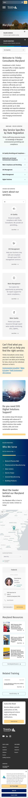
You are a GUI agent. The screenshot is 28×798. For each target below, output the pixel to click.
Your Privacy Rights (14, 786)
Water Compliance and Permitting (12, 165)
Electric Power (9, 473)
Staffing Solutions (6, 757)
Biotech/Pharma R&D (12, 461)
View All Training (13, 693)
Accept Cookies (14, 795)
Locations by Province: (7, 553)
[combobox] (13, 2)
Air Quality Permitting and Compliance (13, 153)
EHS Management (7, 170)
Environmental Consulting (10, 368)
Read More (19, 630)
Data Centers (9, 469)
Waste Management (8, 174)
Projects (16, 752)
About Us (4, 747)
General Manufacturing (12, 477)
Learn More (14, 229)
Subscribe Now (14, 721)
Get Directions (20, 607)
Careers (4, 755)
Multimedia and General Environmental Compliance (10, 159)
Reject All (14, 790)
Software (4, 752)
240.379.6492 (10, 600)
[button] (14, 528)
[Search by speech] (22, 2)
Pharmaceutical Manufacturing (15, 465)
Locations (4, 749)
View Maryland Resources (13, 664)
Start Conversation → (8, 607)
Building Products (11, 481)
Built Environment (16, 370)
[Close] (26, 771)
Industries (16, 749)
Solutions (16, 747)
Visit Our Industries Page (8, 451)
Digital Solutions (7, 179)
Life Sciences (6, 373)
